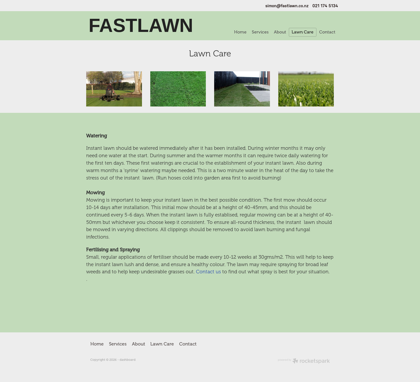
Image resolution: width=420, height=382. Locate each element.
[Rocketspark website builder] (304, 361)
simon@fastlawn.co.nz (286, 5)
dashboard (128, 359)
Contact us (208, 271)
